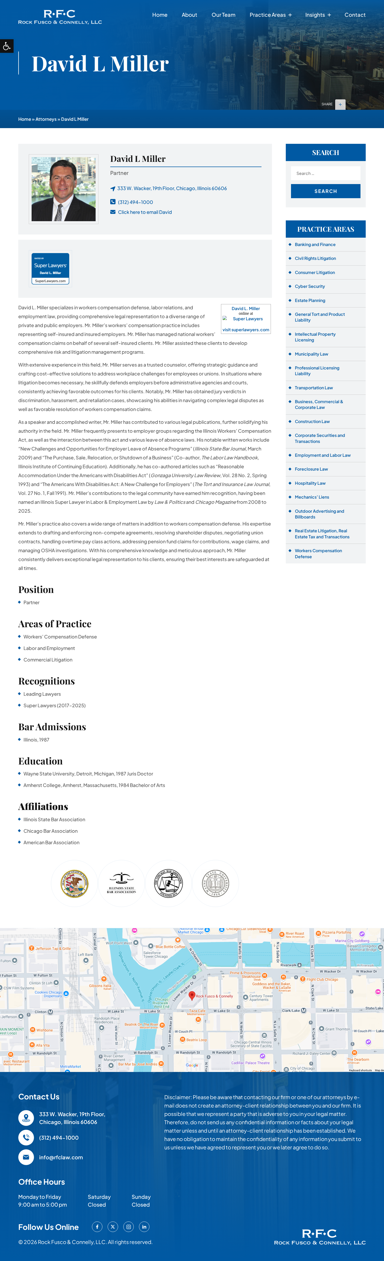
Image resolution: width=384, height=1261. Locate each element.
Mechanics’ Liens (312, 497)
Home (159, 14)
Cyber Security (310, 286)
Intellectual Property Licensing (315, 337)
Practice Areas (268, 14)
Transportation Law (314, 387)
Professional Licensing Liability (317, 370)
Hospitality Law (310, 483)
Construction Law (312, 421)
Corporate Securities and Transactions (320, 438)
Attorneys (46, 119)
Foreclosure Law (311, 469)
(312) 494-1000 (135, 202)
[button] (7, 46)
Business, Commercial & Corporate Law (319, 404)
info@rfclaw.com (61, 1157)
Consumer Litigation (315, 272)
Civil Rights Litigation (315, 258)
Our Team (223, 14)
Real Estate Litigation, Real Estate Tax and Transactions (322, 533)
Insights (315, 14)
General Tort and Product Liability (320, 317)
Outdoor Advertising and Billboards (319, 514)
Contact (355, 14)
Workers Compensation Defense (318, 553)
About (189, 14)
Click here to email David (145, 212)
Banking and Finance (315, 244)
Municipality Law (311, 354)
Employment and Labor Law (323, 455)
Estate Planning (310, 300)
